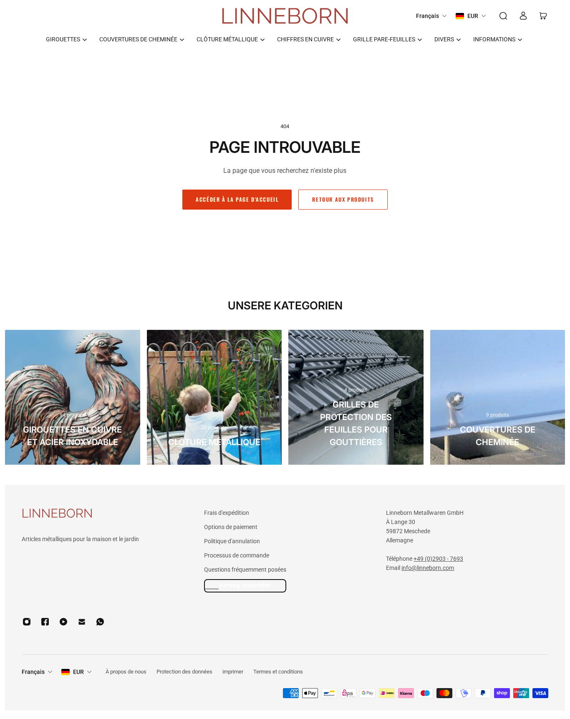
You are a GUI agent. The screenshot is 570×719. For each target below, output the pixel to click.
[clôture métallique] (214, 397)
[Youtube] (63, 622)
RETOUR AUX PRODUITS (342, 199)
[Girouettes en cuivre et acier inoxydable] (72, 397)
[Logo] (285, 16)
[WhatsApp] (100, 622)
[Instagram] (27, 622)
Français (33, 671)
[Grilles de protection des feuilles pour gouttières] (356, 397)
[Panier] (543, 16)
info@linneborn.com (427, 568)
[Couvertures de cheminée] (497, 397)
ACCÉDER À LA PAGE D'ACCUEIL (237, 199)
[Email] (82, 622)
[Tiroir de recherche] (503, 16)
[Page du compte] (523, 16)
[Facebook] (45, 622)
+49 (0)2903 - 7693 (438, 558)
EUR (78, 671)
